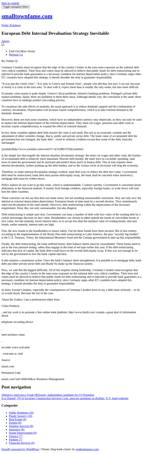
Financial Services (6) (21, 442)
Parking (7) (15, 439)
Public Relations (11, 25)
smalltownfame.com (27, 16)
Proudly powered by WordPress (20, 449)
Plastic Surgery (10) (20, 416)
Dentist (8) (15, 422)
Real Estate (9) (17, 419)
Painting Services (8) (21, 426)
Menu (15, 6)
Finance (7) (15, 436)
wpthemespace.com (87, 449)
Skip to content (10, 3)
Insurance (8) (16, 429)
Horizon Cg (16, 54)
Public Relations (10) (21, 412)
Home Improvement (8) (23, 432)
